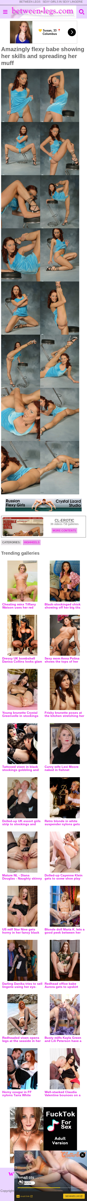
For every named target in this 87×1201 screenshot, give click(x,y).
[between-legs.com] (44, 11)
